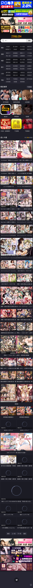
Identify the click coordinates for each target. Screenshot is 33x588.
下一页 (19, 533)
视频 (2, 54)
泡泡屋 (15, 81)
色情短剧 (22, 81)
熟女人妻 (8, 56)
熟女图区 (22, 68)
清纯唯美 (15, 68)
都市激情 (8, 72)
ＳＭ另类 (29, 56)
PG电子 (8, 46)
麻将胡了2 (8, 49)
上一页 (13, 533)
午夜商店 (15, 79)
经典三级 (15, 62)
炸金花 (15, 49)
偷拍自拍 (15, 59)
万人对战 (22, 46)
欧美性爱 (29, 59)
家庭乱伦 (15, 72)
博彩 (2, 48)
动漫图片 (29, 66)
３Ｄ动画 (29, 53)
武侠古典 (29, 72)
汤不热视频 (29, 79)
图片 (2, 67)
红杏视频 (8, 81)
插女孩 (8, 79)
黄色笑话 (22, 75)
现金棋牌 (22, 49)
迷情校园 (8, 75)
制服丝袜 (8, 62)
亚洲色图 (15, 66)
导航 (2, 80)
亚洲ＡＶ (8, 53)
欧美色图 (22, 66)
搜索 (29, 40)
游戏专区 (29, 46)
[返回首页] (31, 584)
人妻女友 (22, 72)
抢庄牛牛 (29, 49)
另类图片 (29, 68)
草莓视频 (22, 79)
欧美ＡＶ (22, 53)
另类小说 (15, 75)
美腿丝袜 (8, 68)
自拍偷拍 (15, 53)
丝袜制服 (15, 56)
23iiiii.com (16, 36)
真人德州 (15, 46)
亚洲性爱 (8, 59)
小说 (2, 74)
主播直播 (22, 56)
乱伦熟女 (22, 62)
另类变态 (29, 62)
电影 (2, 61)
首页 (8, 533)
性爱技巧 (29, 75)
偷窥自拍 (8, 66)
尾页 (25, 533)
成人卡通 (22, 59)
